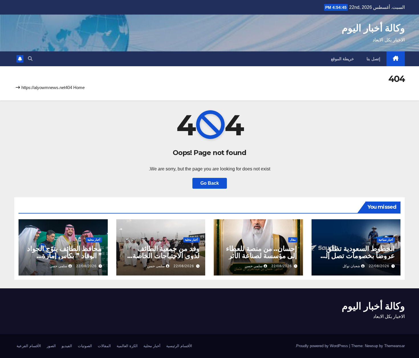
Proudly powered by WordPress (322, 346)
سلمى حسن (254, 266)
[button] (30, 58)
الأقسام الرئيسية (179, 346)
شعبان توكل (351, 266)
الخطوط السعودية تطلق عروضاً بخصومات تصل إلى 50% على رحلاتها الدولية (357, 255)
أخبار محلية (191, 239)
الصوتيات (85, 346)
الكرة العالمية (127, 346)
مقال (293, 239)
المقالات (104, 346)
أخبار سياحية (386, 239)
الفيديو (67, 346)
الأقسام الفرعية (29, 346)
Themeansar (394, 346)
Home (79, 87)
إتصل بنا (373, 58)
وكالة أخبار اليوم (373, 28)
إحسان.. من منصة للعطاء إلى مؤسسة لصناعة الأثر (261, 252)
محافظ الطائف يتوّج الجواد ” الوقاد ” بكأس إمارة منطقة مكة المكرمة (64, 255)
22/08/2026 (379, 266)
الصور (51, 346)
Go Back (209, 183)
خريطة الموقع (342, 58)
